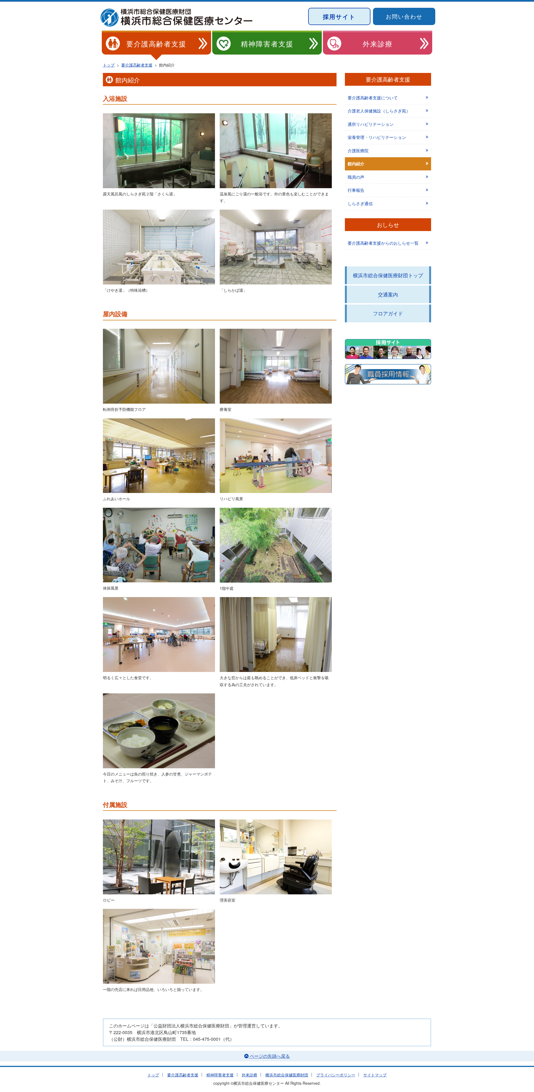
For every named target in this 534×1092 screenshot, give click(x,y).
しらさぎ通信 (360, 203)
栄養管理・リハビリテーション (377, 137)
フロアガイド (388, 313)
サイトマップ (375, 1075)
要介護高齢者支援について (373, 97)
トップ (153, 1075)
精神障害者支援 (267, 43)
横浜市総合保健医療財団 (286, 1075)
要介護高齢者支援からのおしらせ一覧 (383, 243)
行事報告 (356, 190)
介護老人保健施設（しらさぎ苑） (379, 111)
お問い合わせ (404, 16)
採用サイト (339, 16)
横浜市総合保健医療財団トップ (388, 275)
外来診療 (378, 43)
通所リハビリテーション (371, 124)
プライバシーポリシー (335, 1075)
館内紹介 (356, 164)
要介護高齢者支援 (156, 43)
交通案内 (388, 294)
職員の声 (356, 177)
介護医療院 (358, 150)
